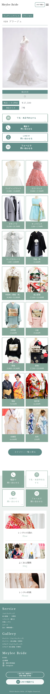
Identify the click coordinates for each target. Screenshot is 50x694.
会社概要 (5, 660)
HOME (4, 658)
